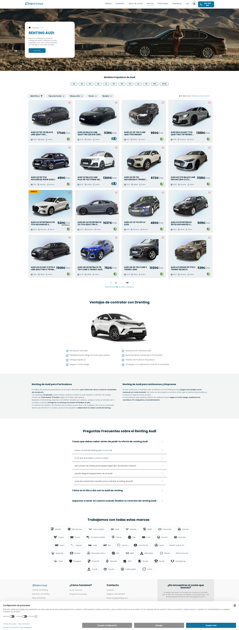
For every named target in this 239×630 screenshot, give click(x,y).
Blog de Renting (38, 598)
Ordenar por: (186, 96)
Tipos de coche (136, 3)
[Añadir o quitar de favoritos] (69, 102)
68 (127, 282)
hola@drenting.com (120, 598)
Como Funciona (75, 590)
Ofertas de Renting (40, 590)
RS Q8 (164, 84)
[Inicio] (30, 28)
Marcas (150, 3)
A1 (106, 84)
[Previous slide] (31, 114)
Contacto (110, 590)
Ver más (37, 50)
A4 (138, 84)
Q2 (90, 84)
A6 (146, 84)
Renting (35, 28)
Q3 (74, 84)
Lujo (187, 3)
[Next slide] (69, 114)
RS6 (154, 84)
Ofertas (108, 3)
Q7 (130, 84)
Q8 (122, 84)
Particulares (163, 3)
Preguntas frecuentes (78, 594)
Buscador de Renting (41, 594)
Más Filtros (35, 96)
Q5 (98, 84)
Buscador (120, 3)
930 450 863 (120, 594)
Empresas (176, 3)
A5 (114, 84)
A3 (82, 84)
